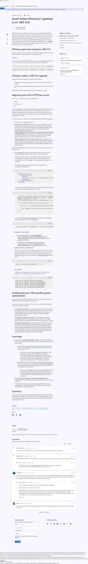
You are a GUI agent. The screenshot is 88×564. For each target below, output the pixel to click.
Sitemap (12, 563)
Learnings (62, 45)
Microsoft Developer (66, 557)
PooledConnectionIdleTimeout (35, 373)
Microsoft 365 (22, 557)
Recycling (51, 563)
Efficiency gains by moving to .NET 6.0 (69, 36)
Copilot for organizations (37, 552)
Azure (37, 408)
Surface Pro (2, 552)
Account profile (75, 552)
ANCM (51, 140)
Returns (12, 554)
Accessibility (85, 558)
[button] (15, 57)
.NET (14, 408)
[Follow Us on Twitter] (51, 524)
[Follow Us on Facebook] (47, 524)
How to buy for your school (10, 555)
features (23, 114)
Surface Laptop (8, 552)
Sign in (2, 8)
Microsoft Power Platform (31, 557)
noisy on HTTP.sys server (34, 383)
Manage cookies (29, 563)
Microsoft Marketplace (24, 558)
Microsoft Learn (74, 557)
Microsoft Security (9, 557)
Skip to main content (4, 0)
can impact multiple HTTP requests (42, 346)
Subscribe (18, 541)
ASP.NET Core (31, 408)
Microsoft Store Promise (34, 554)
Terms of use (35, 563)
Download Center (82, 552)
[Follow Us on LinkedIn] (54, 524)
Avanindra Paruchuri (20, 27)
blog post (19, 109)
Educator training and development (23, 555)
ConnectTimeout (35, 352)
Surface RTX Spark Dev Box (26, 552)
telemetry (29, 273)
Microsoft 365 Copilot (48, 557)
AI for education (48, 555)
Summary (62, 47)
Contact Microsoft (18, 563)
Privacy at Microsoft (65, 558)
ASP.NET (24, 408)
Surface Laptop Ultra (16, 552)
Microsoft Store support (5, 554)
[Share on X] (17, 415)
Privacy (24, 563)
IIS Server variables (40, 238)
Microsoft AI (2, 557)
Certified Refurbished (24, 554)
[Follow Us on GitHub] (64, 524)
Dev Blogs (6, 6)
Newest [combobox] (70, 443)
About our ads (56, 563)
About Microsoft (50, 558)
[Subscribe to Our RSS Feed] (70, 524)
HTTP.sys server (28, 82)
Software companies (33, 558)
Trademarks (40, 563)
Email (16, 524)
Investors (71, 558)
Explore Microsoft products (58, 552)
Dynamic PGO (15, 299)
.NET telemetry (24, 272)
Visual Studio (40, 558)
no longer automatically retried (44, 362)
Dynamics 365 (16, 557)
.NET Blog (13, 6)
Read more (21, 497)
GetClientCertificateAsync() (29, 189)
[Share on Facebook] (13, 415)
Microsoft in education (52, 554)
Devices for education (61, 554)
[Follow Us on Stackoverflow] (67, 524)
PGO (24, 86)
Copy (50, 66)
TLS (20, 114)
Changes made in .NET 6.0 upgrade (67, 38)
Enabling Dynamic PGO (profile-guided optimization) (71, 43)
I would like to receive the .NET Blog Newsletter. (26, 536)
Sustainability (3, 560)
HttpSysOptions (34, 219)
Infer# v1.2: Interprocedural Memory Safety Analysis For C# (70, 71)
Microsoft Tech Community (13, 558)
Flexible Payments (43, 554)
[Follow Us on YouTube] (57, 524)
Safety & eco (45, 563)
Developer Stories (44, 408)
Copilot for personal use (48, 552)
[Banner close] (81, 9)
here (28, 240)
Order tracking (17, 554)
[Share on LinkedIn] (20, 415)
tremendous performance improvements (36, 394)
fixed (52, 380)
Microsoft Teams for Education (72, 554)
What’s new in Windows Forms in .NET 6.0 (71, 60)
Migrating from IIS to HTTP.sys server (67, 40)
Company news (57, 558)
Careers (44, 558)
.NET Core (19, 408)
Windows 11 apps (68, 552)
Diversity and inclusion (78, 558)
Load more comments (44, 512)
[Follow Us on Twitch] (61, 524)
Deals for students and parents (37, 555)
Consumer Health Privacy (5, 563)
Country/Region (18, 530)
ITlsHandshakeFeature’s (23, 243)
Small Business (56, 557)
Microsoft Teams (40, 557)
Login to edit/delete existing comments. (31, 441)
